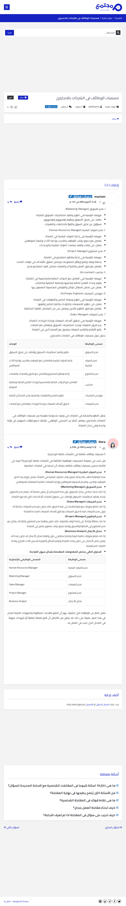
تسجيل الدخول (102, 704)
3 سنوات (79, 107)
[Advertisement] (63, 64)
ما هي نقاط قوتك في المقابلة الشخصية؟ (87, 800)
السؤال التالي (12, 827)
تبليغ (10, 97)
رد (8, 202)
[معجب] (15, 107)
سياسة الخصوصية (20, 901)
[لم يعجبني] (11, 107)
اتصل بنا (7, 901)
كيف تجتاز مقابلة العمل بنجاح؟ (94, 807)
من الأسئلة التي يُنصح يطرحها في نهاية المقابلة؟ (82, 793)
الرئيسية (118, 18)
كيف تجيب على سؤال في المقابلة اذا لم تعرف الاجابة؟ (79, 815)
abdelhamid (93, 106)
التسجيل (89, 704)
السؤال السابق (112, 827)
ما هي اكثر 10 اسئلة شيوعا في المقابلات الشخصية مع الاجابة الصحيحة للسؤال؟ (61, 785)
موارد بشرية (107, 18)
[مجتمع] (109, 7)
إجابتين (64, 106)
